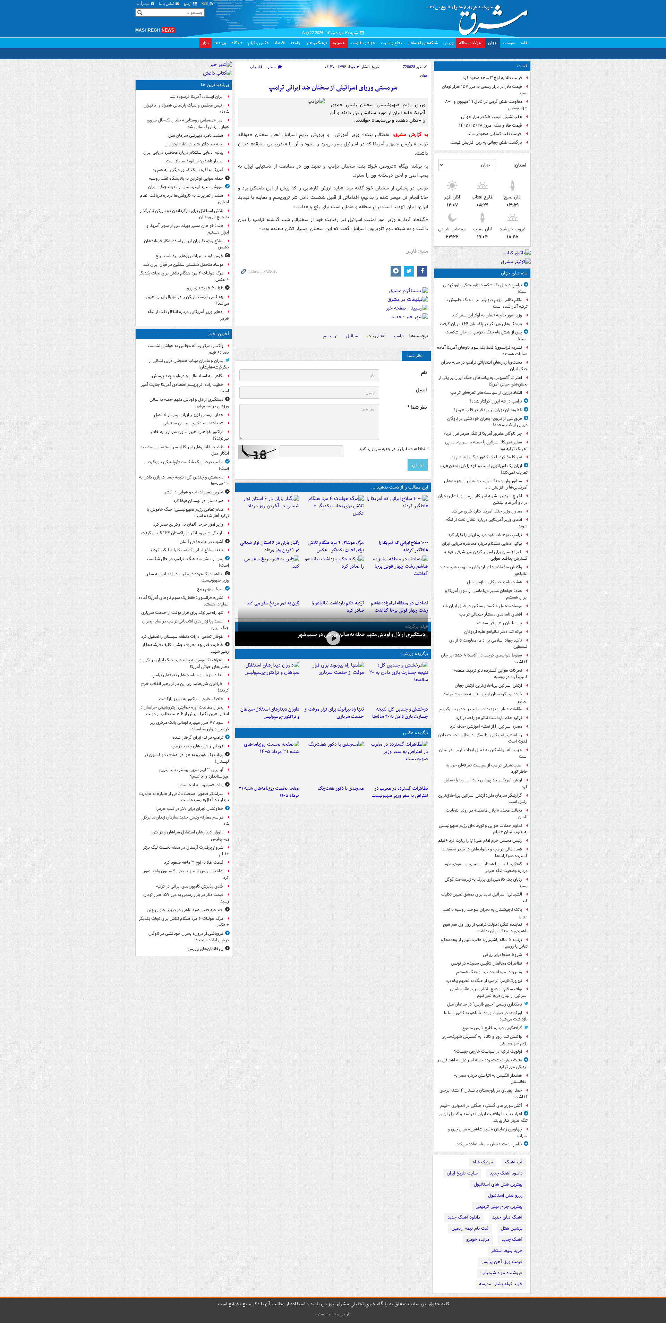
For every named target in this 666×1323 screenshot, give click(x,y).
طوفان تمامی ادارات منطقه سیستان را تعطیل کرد (182, 636)
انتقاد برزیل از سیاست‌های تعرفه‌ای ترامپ (486, 392)
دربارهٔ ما (143, 4)
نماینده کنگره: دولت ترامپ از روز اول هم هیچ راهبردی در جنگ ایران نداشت (485, 927)
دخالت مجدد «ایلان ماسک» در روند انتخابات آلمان (487, 813)
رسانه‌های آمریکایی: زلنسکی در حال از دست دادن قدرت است (483, 738)
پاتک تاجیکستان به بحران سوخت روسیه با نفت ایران (485, 912)
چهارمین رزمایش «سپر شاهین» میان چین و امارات (488, 1132)
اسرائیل (352, 336)
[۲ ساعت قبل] (333, 516)
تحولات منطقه (471, 43)
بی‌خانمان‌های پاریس (205, 948)
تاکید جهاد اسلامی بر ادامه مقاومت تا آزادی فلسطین (488, 643)
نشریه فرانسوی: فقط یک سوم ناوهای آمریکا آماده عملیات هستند (482, 350)
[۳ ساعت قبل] (268, 516)
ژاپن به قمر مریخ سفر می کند (272, 603)
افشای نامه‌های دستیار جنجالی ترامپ (490, 614)
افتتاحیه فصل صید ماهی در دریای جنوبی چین (185, 910)
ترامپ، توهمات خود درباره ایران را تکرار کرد (485, 535)
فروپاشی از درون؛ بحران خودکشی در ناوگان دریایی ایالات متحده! (487, 422)
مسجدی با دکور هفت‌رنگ (341, 788)
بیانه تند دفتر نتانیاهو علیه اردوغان (493, 631)
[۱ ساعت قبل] (397, 516)
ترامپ (399, 336)
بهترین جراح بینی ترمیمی (499, 1206)
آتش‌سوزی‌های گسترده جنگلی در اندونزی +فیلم (481, 1105)
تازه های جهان (514, 273)
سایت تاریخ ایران (462, 1173)
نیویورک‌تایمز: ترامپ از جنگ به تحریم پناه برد (484, 980)
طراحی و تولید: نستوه (333, 1314)
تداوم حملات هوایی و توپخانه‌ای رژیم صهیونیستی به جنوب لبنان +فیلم (483, 829)
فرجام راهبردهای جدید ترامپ (197, 746)
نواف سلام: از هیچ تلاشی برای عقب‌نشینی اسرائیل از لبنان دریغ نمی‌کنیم (489, 992)
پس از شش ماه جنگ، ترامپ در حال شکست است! (486, 335)
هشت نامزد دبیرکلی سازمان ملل (494, 582)
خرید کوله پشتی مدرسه (500, 1284)
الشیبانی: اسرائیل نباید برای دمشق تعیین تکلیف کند (484, 897)
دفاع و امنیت (391, 43)
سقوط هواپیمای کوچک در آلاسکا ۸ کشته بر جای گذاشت (484, 658)
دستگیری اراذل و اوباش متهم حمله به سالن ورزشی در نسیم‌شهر (361, 634)
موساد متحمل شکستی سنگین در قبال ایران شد (482, 606)
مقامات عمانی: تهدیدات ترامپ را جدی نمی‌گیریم (480, 709)
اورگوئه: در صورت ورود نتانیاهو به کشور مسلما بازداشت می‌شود (486, 1016)
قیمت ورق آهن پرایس (501, 1261)
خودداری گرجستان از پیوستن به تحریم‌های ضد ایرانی (485, 697)
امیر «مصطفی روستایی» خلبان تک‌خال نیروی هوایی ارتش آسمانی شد (188, 123)
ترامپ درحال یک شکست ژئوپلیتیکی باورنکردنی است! (485, 288)
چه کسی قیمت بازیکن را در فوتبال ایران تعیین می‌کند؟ (187, 300)
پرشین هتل (511, 1228)
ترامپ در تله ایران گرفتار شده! (496, 401)
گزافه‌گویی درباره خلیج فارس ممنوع (492, 1028)
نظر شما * (417, 407)
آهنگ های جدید (507, 1217)
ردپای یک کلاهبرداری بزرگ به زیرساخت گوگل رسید (486, 882)
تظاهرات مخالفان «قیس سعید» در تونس (486, 963)
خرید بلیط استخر (506, 1250)
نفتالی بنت (376, 336)
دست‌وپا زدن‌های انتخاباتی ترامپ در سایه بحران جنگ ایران (484, 365)
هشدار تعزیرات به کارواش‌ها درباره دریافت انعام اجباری (184, 198)
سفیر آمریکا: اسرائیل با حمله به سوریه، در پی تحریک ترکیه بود (486, 445)
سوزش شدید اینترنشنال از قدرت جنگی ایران (185, 187)
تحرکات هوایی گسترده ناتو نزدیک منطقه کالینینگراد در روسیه (491, 673)
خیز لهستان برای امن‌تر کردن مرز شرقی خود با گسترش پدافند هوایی (486, 555)
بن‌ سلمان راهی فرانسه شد (499, 623)
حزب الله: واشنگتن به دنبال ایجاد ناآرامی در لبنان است (483, 753)
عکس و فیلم (258, 43)
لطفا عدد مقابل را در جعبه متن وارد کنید (393, 449)
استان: (519, 165)
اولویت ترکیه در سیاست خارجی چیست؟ (488, 1051)
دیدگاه (237, 43)
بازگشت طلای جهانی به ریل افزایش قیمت (486, 142)
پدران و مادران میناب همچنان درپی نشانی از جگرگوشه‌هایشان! (189, 364)
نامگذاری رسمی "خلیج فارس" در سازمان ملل (484, 1004)
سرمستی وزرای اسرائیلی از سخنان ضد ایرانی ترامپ (333, 88)
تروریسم (330, 336)
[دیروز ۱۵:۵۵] (268, 576)
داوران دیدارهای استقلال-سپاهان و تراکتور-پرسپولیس (269, 713)
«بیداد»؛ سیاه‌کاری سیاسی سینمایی (193, 423)
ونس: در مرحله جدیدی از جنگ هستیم (489, 972)
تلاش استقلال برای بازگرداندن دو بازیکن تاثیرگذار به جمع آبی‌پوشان (184, 214)
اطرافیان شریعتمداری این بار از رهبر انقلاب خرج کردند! (185, 687)
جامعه (295, 43)
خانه (524, 43)
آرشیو (188, 4)
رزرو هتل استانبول (505, 1195)
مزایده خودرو (477, 1239)
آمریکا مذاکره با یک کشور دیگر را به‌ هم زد (486, 457)
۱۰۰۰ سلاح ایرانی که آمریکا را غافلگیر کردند (403, 546)
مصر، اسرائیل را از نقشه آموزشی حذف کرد (486, 726)
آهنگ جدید (512, 1239)
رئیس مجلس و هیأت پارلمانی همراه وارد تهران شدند (186, 108)
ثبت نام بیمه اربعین (470, 1228)
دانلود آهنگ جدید (506, 1173)
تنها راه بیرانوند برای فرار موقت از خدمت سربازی (334, 713)
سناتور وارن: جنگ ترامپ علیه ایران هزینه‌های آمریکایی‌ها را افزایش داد (486, 484)
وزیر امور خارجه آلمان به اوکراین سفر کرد (487, 315)
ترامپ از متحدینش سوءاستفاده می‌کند (489, 1144)
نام (424, 372)
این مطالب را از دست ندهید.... (399, 487)
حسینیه (339, 43)
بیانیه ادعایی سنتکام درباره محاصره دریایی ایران (482, 543)
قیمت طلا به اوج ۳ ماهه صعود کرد (492, 78)
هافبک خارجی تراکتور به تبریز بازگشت (191, 699)
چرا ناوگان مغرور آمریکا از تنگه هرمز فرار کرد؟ (483, 433)
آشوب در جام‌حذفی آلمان (201, 541)
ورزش (448, 43)
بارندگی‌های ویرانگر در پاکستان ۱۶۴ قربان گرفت (481, 324)
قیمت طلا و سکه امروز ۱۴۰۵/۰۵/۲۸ (490, 125)
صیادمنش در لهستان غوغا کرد (198, 501)
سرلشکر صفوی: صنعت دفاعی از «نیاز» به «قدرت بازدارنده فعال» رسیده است (184, 797)
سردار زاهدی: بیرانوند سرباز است (194, 161)
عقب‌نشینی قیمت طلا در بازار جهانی (491, 116)
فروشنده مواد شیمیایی (501, 1273)
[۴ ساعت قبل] (397, 576)
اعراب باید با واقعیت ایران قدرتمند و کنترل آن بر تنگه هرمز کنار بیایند (483, 1117)
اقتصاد (279, 43)
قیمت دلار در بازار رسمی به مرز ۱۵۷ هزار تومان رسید (485, 89)
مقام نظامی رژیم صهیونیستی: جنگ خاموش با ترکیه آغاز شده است (486, 303)
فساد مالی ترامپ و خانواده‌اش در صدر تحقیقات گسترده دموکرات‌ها (485, 852)
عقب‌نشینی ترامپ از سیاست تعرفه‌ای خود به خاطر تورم (487, 768)
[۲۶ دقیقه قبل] (333, 638)
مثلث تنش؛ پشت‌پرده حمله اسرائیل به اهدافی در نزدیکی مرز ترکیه (482, 1063)
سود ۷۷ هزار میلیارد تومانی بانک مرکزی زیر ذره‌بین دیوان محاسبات (189, 725)
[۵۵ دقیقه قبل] (397, 682)
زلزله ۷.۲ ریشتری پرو (205, 288)
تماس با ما (167, 4)
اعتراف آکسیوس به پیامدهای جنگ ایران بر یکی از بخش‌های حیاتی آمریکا (483, 381)
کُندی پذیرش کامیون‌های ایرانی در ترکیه (189, 886)
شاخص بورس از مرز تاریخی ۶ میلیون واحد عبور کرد (186, 874)
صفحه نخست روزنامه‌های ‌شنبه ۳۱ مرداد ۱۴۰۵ (269, 792)
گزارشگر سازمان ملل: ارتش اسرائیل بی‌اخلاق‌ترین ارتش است (483, 798)
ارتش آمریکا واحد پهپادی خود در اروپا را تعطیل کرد (486, 783)
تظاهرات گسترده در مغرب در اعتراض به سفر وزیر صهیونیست (400, 792)
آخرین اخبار (218, 334)
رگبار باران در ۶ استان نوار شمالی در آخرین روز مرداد (269, 546)
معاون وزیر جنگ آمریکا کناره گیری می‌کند (487, 511)
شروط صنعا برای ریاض (502, 954)
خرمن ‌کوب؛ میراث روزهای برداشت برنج (189, 256)
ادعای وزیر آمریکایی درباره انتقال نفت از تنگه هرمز (487, 522)
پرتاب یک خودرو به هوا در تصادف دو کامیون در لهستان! (186, 758)
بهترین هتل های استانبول (498, 1184)
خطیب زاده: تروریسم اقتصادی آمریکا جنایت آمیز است (185, 388)
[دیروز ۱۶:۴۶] (333, 576)
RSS (205, 4)
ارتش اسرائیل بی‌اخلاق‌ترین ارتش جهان (488, 685)
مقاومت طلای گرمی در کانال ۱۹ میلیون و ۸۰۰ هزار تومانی (486, 104)
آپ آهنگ (513, 1162)
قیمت (522, 66)
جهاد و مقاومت (363, 43)
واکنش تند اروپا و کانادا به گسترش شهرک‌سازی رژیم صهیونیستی (485, 1039)
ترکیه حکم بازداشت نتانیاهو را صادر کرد (489, 717)
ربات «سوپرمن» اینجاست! (200, 785)
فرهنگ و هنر (316, 43)
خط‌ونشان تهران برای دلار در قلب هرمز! (488, 410)
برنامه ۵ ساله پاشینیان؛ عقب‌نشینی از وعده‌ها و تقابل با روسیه (484, 943)
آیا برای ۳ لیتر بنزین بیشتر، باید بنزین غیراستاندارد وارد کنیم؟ (194, 773)
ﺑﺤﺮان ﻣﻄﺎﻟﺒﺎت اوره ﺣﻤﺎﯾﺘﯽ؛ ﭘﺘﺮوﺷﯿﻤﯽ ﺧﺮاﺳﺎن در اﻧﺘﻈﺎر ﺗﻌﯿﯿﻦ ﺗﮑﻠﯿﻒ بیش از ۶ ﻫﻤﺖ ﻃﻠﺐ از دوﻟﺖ (184, 710)
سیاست (509, 43)
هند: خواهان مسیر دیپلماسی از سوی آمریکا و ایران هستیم (486, 594)
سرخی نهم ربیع (210, 589)
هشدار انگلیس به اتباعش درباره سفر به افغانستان (491, 1078)
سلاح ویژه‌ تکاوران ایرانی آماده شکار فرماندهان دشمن (186, 244)
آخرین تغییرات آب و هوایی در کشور (193, 492)
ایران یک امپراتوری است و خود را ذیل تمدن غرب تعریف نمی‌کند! (484, 469)
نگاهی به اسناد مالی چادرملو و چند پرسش (187, 376)
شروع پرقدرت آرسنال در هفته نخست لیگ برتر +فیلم (186, 850)
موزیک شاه (483, 1162)
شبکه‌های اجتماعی (423, 43)
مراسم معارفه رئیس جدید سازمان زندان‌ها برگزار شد (185, 820)
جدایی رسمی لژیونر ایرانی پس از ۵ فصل (188, 415)
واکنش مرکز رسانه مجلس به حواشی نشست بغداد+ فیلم (188, 349)
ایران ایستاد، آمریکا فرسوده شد (196, 96)
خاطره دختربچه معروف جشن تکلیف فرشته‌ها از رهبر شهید (185, 648)
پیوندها (220, 43)
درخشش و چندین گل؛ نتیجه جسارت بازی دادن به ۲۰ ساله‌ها (400, 713)
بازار (205, 43)
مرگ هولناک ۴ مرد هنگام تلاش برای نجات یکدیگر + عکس (336, 546)
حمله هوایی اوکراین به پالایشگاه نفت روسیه (186, 178)
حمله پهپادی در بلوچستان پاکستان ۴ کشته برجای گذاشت (483, 1093)
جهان (492, 43)
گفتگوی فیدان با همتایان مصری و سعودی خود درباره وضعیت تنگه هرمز (486, 867)
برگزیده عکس (415, 733)
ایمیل (421, 390)
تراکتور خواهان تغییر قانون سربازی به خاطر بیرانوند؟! (189, 435)
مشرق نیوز (479, 17)
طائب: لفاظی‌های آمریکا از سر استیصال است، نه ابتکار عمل (184, 450)
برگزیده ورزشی (414, 654)
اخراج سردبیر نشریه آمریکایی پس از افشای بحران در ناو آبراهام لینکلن (483, 499)
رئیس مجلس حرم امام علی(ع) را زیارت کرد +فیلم (480, 840)
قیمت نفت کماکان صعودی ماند (495, 133)
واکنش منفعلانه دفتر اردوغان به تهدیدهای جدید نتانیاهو (483, 570)
